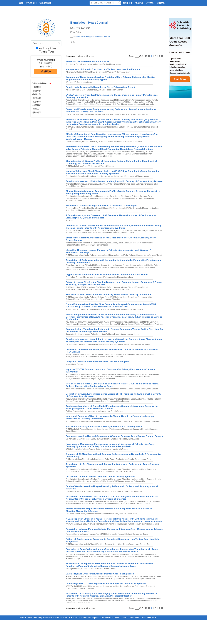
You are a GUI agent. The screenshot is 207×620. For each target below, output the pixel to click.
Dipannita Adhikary (90, 459)
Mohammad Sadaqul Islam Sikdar (87, 104)
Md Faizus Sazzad (88, 569)
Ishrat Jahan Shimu (105, 255)
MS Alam (138, 287)
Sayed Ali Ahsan (156, 324)
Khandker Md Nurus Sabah (125, 399)
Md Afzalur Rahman (98, 102)
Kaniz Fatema (84, 114)
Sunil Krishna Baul (128, 114)
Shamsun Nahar (79, 186)
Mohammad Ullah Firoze (128, 377)
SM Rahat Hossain (113, 114)
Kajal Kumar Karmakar (80, 102)
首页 (21, 3)
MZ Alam (101, 166)
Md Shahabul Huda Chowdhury (124, 297)
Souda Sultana (93, 210)
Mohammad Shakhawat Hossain (135, 429)
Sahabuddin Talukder (128, 127)
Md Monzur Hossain (117, 208)
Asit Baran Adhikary (74, 459)
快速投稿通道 (45, 3)
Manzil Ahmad (123, 243)
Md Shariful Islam (131, 102)
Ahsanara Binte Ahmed (75, 208)
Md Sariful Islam (117, 556)
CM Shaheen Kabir (73, 142)
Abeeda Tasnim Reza (96, 100)
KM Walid (109, 72)
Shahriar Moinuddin (79, 210)
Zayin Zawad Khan (147, 578)
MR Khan (106, 491)
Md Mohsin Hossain (80, 504)
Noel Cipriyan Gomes (129, 154)
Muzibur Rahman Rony (82, 245)
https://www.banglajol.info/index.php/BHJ (93, 37)
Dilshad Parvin (72, 114)
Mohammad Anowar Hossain (124, 265)
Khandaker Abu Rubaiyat (98, 198)
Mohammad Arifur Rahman (109, 184)
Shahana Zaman (127, 233)
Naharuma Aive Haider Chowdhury (118, 277)
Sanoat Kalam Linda (114, 357)
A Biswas (69, 72)
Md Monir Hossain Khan (102, 265)
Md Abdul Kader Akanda (140, 598)
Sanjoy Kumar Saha (143, 459)
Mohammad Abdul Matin (87, 233)
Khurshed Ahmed (120, 322)
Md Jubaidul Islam (101, 429)
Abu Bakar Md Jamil (74, 322)
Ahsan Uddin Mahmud (75, 152)
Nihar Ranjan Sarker (126, 544)
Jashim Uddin (71, 334)
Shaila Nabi (93, 269)
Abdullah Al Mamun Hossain (94, 243)
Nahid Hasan (77, 200)
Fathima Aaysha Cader (136, 231)
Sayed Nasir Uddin (107, 379)
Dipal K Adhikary (105, 322)
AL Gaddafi (78, 72)
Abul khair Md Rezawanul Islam (118, 100)
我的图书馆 (127, 3)
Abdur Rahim (93, 576)
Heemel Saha (103, 459)
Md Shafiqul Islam (86, 578)
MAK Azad (88, 82)
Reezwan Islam (139, 524)
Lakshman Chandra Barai (118, 598)
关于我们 (150, 3)
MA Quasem (78, 82)
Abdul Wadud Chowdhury (76, 100)
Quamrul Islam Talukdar (82, 156)
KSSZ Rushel (71, 586)
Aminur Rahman (72, 524)
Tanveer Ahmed (155, 255)
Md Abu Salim (149, 322)
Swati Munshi (142, 114)
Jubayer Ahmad (84, 334)
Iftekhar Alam (104, 421)
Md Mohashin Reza (138, 243)
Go (142, 56)
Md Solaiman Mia (138, 481)
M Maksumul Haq (100, 344)
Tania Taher (118, 90)
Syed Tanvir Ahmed (134, 142)
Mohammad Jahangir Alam (121, 389)
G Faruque (100, 72)
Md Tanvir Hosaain (134, 208)
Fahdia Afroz (121, 231)
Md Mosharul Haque (115, 102)
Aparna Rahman (86, 429)
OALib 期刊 (31, 3)
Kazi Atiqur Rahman (110, 127)
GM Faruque (71, 491)
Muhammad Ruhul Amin (144, 104)
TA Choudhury (136, 491)
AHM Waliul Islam (73, 127)
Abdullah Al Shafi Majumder (77, 554)
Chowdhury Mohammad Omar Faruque (138, 479)
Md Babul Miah (86, 524)
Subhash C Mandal (86, 588)
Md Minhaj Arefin (152, 231)
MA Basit (83, 166)
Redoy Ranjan (116, 459)
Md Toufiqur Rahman (133, 556)
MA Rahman (119, 72)
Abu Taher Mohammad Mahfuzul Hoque (103, 196)
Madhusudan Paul (135, 322)
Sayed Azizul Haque (131, 421)
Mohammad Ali (130, 176)
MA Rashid (112, 344)
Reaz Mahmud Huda (81, 603)
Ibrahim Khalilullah (89, 142)
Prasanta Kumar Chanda (106, 569)
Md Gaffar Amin (115, 198)
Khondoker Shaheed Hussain (137, 501)
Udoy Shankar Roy (142, 544)
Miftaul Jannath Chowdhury (89, 471)
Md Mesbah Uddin (106, 576)
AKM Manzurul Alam (74, 243)
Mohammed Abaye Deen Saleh (135, 198)
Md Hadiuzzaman (97, 114)
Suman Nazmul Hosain (130, 334)
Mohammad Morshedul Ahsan (85, 267)
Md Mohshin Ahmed (122, 481)
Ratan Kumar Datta (141, 267)
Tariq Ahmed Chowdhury (111, 299)
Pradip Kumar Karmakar (108, 267)
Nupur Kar (95, 379)
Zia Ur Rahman (122, 289)
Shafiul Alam (92, 90)
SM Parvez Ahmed (100, 245)
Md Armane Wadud (106, 142)
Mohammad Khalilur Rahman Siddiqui (112, 601)
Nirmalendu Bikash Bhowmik (121, 524)
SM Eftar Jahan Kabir (124, 471)
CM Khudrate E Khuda (130, 196)
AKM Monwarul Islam (74, 255)
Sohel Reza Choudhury (102, 156)
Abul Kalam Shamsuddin (76, 277)
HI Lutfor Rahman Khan (75, 514)
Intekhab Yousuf (127, 287)
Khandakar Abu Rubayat (97, 176)
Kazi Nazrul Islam (80, 198)
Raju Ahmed (96, 334)
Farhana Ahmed (104, 297)
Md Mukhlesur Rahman (107, 324)
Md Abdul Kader (111, 514)
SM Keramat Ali (121, 534)
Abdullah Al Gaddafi (74, 64)
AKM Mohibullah (72, 166)
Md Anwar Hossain (85, 389)
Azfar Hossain (96, 127)
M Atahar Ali (96, 491)
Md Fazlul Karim (90, 324)
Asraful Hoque (103, 208)
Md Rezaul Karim (88, 439)
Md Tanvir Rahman (97, 504)
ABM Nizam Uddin (73, 598)
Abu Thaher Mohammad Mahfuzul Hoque (104, 469)
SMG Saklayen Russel (111, 334)
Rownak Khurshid (103, 439)
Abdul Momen (81, 576)
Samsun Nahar (142, 255)
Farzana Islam (71, 344)
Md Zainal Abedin (141, 324)
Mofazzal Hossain (107, 471)
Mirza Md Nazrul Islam (128, 514)
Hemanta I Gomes (85, 344)
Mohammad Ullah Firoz (111, 104)
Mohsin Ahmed (115, 64)
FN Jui (92, 72)
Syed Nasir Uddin (93, 299)
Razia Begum (152, 389)
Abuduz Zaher (93, 421)
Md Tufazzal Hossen (125, 324)
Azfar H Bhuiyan (113, 287)
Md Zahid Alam (115, 429)
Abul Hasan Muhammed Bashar (96, 64)
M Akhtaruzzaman (84, 491)
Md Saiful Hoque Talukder (142, 586)
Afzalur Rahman (108, 231)
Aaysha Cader (71, 501)
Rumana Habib (152, 524)
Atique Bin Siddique (98, 287)
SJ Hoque (109, 166)
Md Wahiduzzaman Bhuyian (106, 578)
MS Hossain (92, 166)
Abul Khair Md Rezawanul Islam (94, 598)
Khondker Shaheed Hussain (119, 554)
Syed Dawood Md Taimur (140, 344)
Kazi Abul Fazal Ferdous (112, 354)
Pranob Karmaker (125, 267)
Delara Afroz (119, 501)
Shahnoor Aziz (120, 142)
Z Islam (127, 72)
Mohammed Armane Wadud (108, 154)
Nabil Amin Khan (123, 309)
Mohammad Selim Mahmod (131, 184)
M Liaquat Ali (90, 411)
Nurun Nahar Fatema (74, 364)
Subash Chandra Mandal (128, 578)
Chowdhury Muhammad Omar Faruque (138, 469)
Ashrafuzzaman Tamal (141, 100)
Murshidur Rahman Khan (106, 544)
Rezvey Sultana (136, 309)
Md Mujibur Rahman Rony (142, 576)
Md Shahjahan (108, 534)
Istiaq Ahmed (112, 243)
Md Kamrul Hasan (73, 439)
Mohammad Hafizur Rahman (84, 154)
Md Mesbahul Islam (116, 176)
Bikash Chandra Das (74, 354)
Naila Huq (82, 90)
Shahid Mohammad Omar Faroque (115, 401)
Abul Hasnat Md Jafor (93, 231)
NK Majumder (115, 491)
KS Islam (69, 82)
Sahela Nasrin (123, 344)
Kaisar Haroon (72, 90)
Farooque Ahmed (92, 152)
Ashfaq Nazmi (91, 208)
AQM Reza (85, 127)
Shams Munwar (143, 127)
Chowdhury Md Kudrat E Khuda (79, 265)
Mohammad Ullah (135, 601)
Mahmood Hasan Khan (95, 514)
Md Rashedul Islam (101, 524)
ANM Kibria (70, 576)
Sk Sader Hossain (105, 90)
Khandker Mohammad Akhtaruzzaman (81, 184)
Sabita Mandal (128, 459)
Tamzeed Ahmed (109, 289)
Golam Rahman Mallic (98, 554)
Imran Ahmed (71, 389)
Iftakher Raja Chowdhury (134, 152)
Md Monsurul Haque (102, 556)
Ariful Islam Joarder (90, 322)
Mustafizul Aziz (116, 421)
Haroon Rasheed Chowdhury (111, 152)
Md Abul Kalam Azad (95, 277)
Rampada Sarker (139, 389)
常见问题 (139, 3)
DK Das (86, 72)
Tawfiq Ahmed (133, 439)
